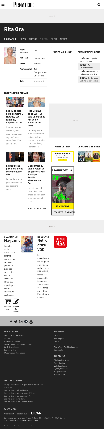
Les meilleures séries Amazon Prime (19, 393)
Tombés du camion (12, 341)
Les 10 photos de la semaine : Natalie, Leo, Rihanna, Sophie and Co (14, 116)
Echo (56, 344)
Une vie (7, 338)
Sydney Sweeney (60, 369)
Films (54, 39)
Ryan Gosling (59, 363)
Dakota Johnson (60, 366)
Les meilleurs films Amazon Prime (18, 401)
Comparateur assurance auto (14, 418)
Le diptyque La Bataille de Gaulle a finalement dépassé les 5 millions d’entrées (89, 80)
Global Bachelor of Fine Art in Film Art (40, 418)
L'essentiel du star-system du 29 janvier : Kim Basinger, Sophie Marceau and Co (36, 174)
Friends (57, 335)
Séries (63, 39)
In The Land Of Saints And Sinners (18, 344)
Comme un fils (10, 350)
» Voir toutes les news (37, 208)
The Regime (59, 338)
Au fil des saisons (11, 347)
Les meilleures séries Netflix (16, 390)
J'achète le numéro (63, 212)
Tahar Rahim (59, 374)
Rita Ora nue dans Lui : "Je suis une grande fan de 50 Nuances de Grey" (36, 118)
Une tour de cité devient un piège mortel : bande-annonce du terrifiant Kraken (89, 73)
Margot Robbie (60, 371)
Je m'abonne (62, 206)
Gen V (56, 341)
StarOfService (60, 418)
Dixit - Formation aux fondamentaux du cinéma (21, 420)
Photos (33, 39)
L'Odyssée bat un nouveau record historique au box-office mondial (88, 60)
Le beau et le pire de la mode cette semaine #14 (14, 170)
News (23, 39)
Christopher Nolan (61, 360)
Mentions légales (10, 426)
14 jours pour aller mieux (14, 353)
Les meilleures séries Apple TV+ (17, 396)
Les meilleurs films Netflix (15, 399)
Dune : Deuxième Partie (14, 335)
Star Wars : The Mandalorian (66, 347)
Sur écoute (58, 350)
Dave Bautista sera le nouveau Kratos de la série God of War (88, 67)
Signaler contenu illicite (26, 426)
